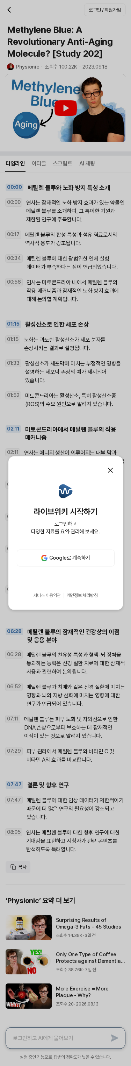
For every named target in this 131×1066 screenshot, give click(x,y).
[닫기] (110, 470)
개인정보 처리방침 (82, 595)
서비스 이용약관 (47, 595)
